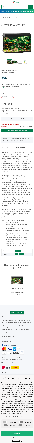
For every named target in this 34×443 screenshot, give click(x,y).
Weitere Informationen (8, 88)
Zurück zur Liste (7, 17)
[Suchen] (30, 7)
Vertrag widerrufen (17, 312)
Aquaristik (11, 72)
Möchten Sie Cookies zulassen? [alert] (17, 378)
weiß (16, 254)
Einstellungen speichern (17, 438)
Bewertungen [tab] (20, 147)
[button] (17, 119)
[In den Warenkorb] (2, 23)
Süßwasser (17, 250)
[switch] (5, 422)
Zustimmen (17, 433)
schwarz (21, 254)
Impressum (18, 416)
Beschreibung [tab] (6, 147)
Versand (16, 108)
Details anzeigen (17, 441)
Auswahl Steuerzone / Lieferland (11, 114)
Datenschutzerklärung (7, 416)
